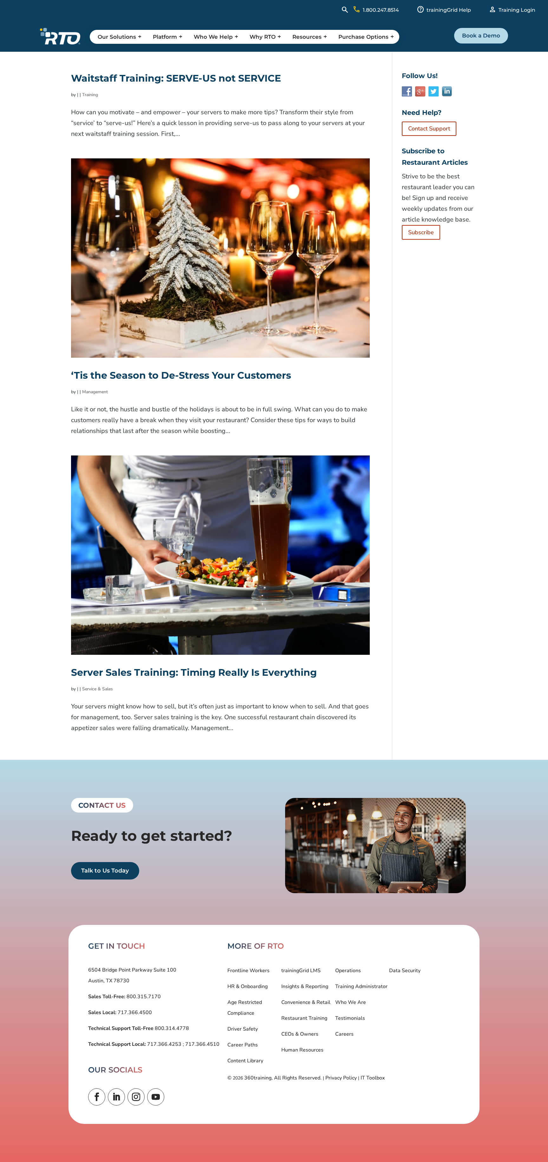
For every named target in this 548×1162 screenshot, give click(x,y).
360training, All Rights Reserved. (283, 1077)
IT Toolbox (373, 1077)
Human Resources (302, 1049)
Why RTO (263, 37)
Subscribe (421, 232)
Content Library (245, 1060)
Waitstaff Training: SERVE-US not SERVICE (176, 78)
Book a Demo (481, 35)
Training (90, 95)
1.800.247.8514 (381, 10)
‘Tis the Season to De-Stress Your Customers (181, 375)
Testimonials (350, 1018)
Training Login (517, 10)
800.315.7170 (143, 996)
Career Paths (242, 1044)
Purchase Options (363, 37)
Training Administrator (361, 986)
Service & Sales (97, 689)
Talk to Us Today (105, 870)
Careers (344, 1034)
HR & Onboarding (247, 986)
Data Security (405, 970)
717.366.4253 (164, 1044)
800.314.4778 (171, 1028)
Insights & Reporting (304, 986)
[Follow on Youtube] (155, 1097)
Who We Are (350, 1002)
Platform (165, 37)
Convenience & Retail (305, 1002)
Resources (307, 37)
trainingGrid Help (449, 10)
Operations (348, 970)
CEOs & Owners (299, 1034)
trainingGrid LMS (301, 970)
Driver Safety (242, 1029)
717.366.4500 (134, 1012)
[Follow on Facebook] (96, 1097)
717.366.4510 (201, 1044)
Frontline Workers (248, 970)
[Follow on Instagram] (136, 1097)
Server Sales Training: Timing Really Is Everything (194, 672)
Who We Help (213, 37)
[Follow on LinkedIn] (116, 1097)
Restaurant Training (304, 1018)
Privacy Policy (341, 1077)
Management (95, 392)
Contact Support (429, 128)
